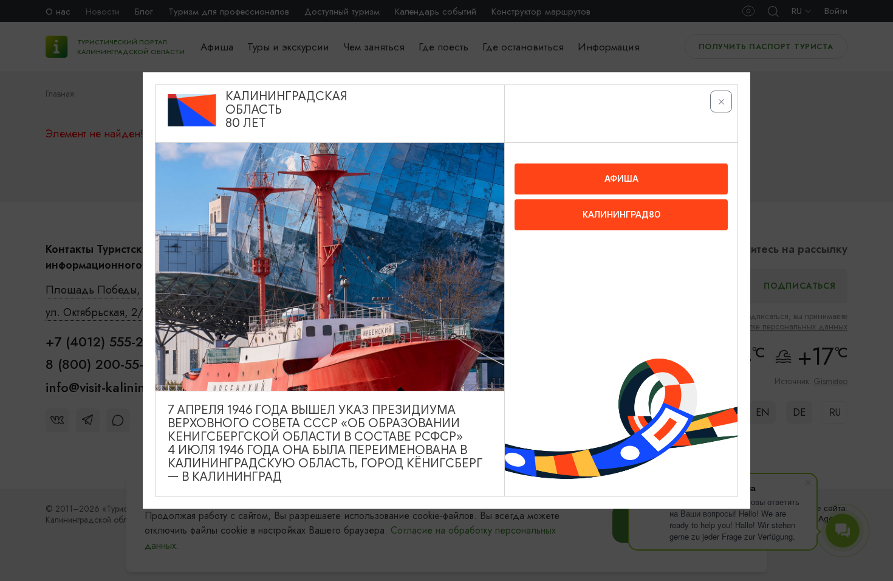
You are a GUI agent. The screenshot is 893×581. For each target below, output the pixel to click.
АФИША (621, 178)
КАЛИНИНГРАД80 (621, 214)
